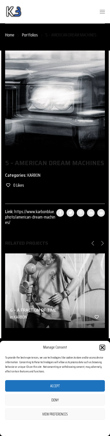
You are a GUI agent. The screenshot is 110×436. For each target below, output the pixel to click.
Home (9, 35)
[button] (102, 347)
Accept (55, 386)
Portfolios (30, 35)
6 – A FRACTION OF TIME (33, 310)
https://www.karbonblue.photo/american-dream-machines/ (30, 217)
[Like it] (97, 317)
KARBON (33, 175)
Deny (55, 400)
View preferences (55, 414)
